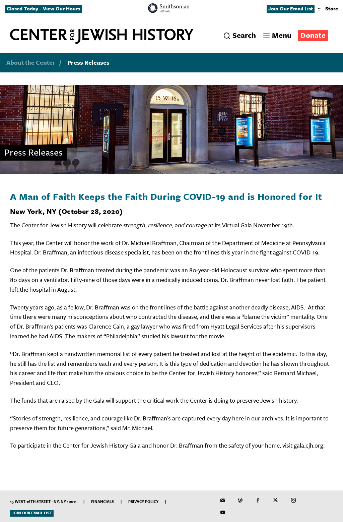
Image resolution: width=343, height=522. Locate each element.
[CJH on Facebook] (258, 500)
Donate (313, 35)
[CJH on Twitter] (276, 500)
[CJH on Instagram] (293, 500)
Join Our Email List (290, 8)
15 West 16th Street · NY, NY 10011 (43, 501)
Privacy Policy (143, 501)
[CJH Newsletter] (223, 500)
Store (331, 8)
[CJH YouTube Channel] (223, 512)
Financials (102, 501)
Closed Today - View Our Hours (43, 8)
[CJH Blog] (240, 500)
